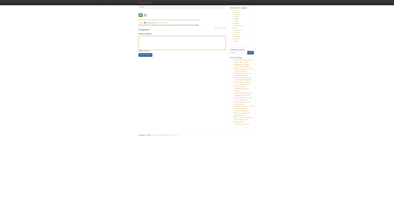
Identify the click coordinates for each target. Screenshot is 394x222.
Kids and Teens (239, 25)
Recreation (237, 30)
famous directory (145, 3)
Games (236, 17)
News (236, 28)
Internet (141, 23)
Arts (235, 10)
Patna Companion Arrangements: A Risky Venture (241, 89)
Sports (236, 41)
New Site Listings (157, 135)
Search (251, 52)
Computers (237, 14)
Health (236, 19)
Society (236, 39)
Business (237, 12)
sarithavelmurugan (161, 23)
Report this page (220, 28)
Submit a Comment (145, 34)
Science (236, 34)
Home (142, 7)
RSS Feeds (167, 135)
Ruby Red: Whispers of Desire (244, 106)
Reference (237, 32)
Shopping (237, 36)
